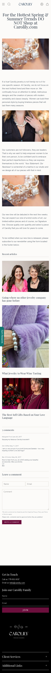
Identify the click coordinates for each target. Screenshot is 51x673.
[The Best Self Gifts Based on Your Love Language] (25, 393)
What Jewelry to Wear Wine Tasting (21, 373)
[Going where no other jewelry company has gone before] (25, 276)
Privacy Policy (37, 512)
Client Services (11, 656)
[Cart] (47, 4)
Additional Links (12, 665)
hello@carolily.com (17, 583)
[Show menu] (3, 4)
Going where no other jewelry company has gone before (24, 299)
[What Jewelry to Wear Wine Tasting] (25, 336)
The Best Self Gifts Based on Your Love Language (23, 416)
